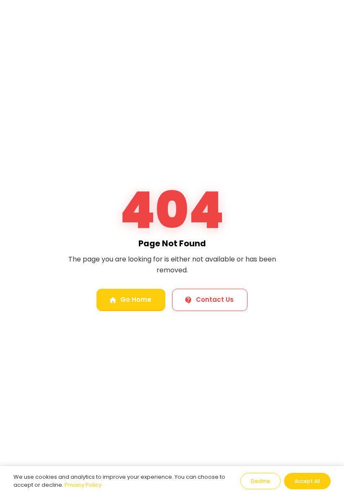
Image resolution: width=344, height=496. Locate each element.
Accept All (307, 481)
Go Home (135, 299)
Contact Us (215, 299)
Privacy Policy (83, 485)
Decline (260, 481)
